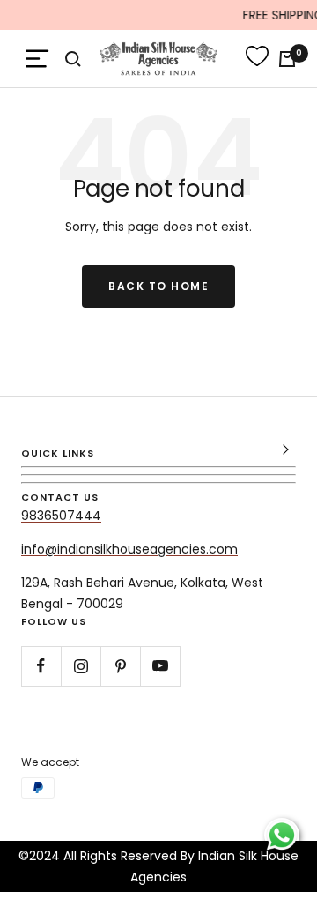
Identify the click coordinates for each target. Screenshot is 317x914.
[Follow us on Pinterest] (120, 666)
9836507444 (61, 515)
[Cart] (287, 59)
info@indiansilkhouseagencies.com (129, 549)
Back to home (158, 286)
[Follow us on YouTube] (160, 666)
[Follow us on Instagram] (80, 666)
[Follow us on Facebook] (41, 666)
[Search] (73, 59)
